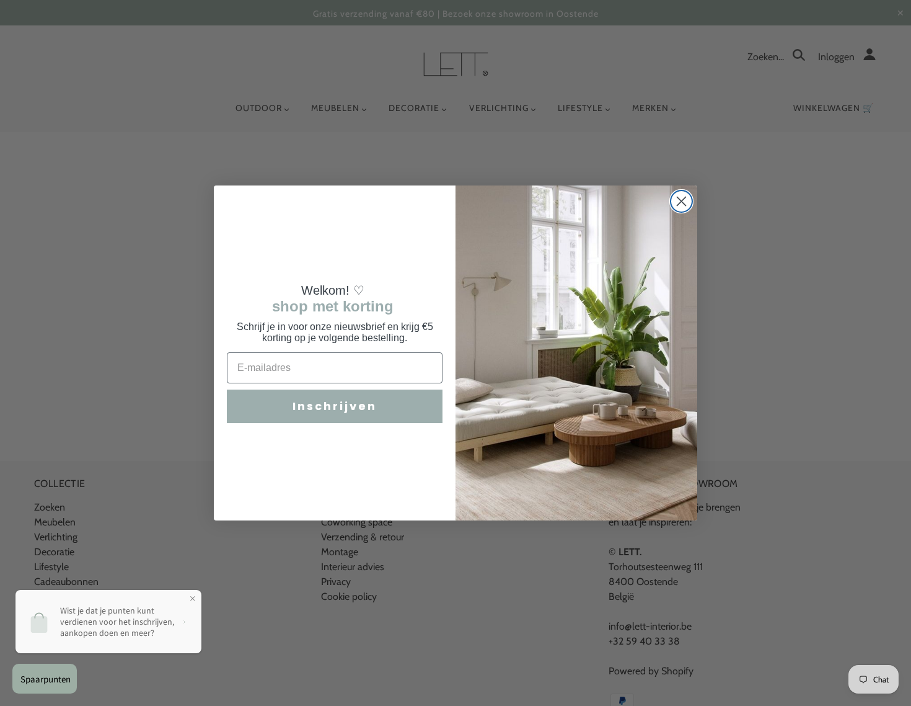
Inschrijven (335, 406)
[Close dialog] (681, 201)
